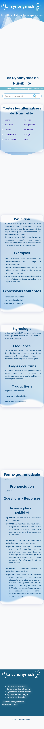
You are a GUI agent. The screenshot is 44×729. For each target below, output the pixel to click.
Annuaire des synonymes (13, 701)
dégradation (10, 139)
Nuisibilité (38, 89)
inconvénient (10, 134)
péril (26, 139)
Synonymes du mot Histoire (19, 691)
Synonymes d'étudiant (17, 697)
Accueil (8, 89)
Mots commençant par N (23, 89)
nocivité (8, 120)
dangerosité (29, 124)
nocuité (27, 120)
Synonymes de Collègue (17, 694)
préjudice (9, 124)
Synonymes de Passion (17, 686)
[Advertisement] (22, 52)
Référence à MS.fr (10, 704)
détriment (28, 129)
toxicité (8, 129)
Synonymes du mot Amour (18, 689)
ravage (27, 134)
